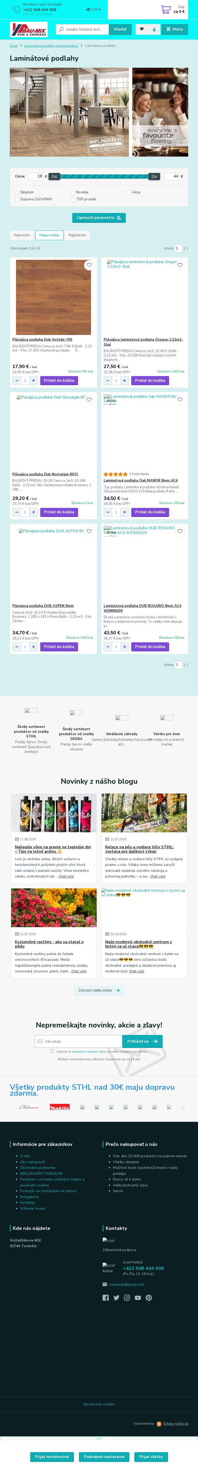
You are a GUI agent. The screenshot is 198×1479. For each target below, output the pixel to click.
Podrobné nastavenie (104, 1456)
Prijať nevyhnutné (52, 1456)
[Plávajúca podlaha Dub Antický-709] (53, 297)
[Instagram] (129, 1299)
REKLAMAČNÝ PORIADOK (41, 1173)
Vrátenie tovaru (33, 1208)
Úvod (14, 46)
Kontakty (27, 1202)
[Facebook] (108, 1299)
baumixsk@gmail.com (126, 1284)
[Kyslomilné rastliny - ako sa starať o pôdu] (54, 907)
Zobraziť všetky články (95, 990)
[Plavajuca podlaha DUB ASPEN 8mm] (53, 563)
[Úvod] (31, 29)
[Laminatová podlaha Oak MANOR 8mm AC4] (145, 432)
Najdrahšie (77, 235)
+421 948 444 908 (39, 9)
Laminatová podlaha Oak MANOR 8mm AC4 (141, 480)
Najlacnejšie (49, 235)
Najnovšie (22, 235)
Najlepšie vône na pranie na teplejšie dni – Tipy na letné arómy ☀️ (53, 849)
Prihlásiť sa (138, 1041)
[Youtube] (140, 1299)
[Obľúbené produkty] (142, 29)
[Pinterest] (149, 1299)
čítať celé (66, 876)
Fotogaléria (29, 1196)
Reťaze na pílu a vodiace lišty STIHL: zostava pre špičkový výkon (139, 849)
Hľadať (120, 29)
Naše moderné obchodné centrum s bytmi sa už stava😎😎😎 (138, 944)
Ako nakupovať (32, 1162)
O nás (25, 1156)
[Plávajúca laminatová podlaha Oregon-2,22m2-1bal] (145, 297)
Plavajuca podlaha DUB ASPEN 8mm (43, 606)
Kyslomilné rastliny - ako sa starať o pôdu (49, 944)
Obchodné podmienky (38, 1167)
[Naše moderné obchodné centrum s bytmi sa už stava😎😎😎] (144, 907)
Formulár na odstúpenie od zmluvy (48, 1190)
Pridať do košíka (59, 380)
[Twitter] (118, 1299)
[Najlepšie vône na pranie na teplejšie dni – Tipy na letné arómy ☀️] (54, 813)
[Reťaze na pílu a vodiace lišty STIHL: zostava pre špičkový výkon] (144, 813)
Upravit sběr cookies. (99, 1404)
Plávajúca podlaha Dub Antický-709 (42, 339)
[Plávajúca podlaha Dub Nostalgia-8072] (53, 432)
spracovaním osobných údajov (89, 1052)
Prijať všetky (151, 1456)
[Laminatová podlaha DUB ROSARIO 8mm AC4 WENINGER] (145, 563)
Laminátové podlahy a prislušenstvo (51, 46)
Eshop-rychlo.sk (175, 1423)
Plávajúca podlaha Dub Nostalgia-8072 (45, 474)
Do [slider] (154, 176)
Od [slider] (54, 176)
